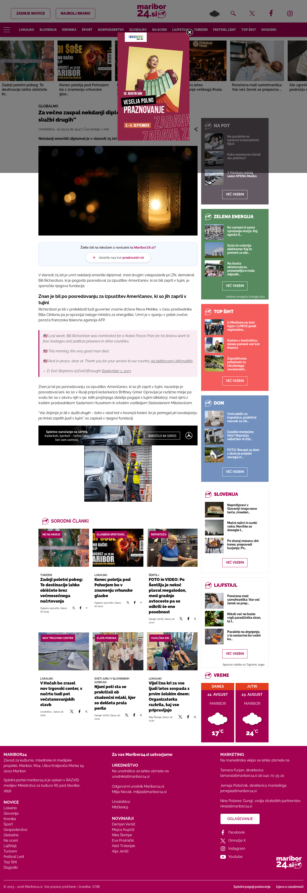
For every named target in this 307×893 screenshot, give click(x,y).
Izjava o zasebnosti (289, 886)
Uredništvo (121, 802)
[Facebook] (80, 609)
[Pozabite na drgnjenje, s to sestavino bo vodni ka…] (214, 636)
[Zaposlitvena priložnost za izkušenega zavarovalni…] (214, 363)
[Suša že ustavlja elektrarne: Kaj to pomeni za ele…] (214, 250)
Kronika (10, 819)
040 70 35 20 (273, 775)
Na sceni (11, 840)
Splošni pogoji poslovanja (252, 886)
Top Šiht (10, 862)
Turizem (10, 851)
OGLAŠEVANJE (240, 819)
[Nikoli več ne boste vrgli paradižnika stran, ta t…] (214, 618)
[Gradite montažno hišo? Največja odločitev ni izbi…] (214, 436)
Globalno (11, 835)
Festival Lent (14, 856)
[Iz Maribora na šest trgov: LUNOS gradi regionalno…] (214, 327)
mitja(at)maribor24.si (150, 792)
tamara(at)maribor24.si (238, 775)
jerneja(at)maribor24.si (238, 791)
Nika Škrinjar (122, 835)
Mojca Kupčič (123, 829)
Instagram (236, 848)
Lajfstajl (10, 846)
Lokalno (10, 808)
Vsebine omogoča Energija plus (245, 296)
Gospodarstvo (15, 829)
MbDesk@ (120, 807)
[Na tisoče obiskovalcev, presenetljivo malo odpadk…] (214, 268)
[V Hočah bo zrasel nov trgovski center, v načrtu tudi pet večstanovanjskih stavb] (63, 651)
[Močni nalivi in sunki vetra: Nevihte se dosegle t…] (214, 527)
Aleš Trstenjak (123, 846)
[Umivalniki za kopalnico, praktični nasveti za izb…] (214, 418)
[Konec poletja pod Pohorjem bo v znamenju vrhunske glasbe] (118, 548)
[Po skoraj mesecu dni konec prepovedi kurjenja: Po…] (214, 545)
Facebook (236, 832)
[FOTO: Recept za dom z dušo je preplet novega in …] (214, 454)
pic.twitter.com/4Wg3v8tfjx (172, 361)
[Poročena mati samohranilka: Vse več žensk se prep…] (214, 600)
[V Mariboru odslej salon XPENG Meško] (214, 177)
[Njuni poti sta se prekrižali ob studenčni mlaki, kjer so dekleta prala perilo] (118, 651)
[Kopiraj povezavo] (86, 609)
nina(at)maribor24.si (236, 806)
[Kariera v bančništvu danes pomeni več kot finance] (214, 345)
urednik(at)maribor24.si (130, 776)
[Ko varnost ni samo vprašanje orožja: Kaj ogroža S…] (214, 232)
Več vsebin (235, 194)
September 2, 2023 (116, 371)
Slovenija (11, 813)
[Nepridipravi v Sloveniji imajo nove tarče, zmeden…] (214, 509)
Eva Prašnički (123, 840)
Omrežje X (237, 840)
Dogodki (11, 867)
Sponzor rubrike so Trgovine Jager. (244, 664)
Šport (8, 824)
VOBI (96, 886)
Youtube (235, 856)
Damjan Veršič (124, 824)
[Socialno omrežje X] (73, 609)
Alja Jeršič (120, 851)
